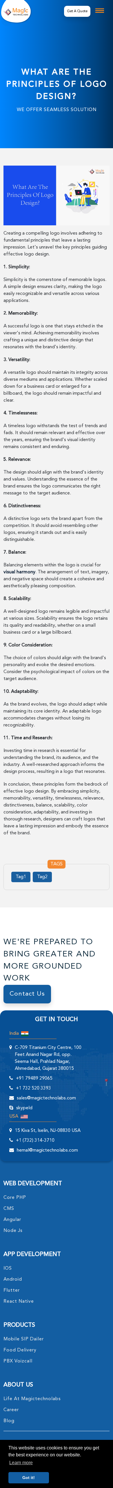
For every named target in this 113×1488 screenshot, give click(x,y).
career (11, 1410)
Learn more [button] (21, 1462)
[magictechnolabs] (15, 11)
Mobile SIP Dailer (23, 1339)
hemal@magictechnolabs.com (47, 1150)
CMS (8, 1208)
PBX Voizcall (17, 1361)
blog (8, 1421)
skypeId (24, 1108)
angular (12, 1219)
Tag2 (42, 877)
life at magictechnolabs (32, 1399)
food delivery (20, 1350)
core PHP (14, 1197)
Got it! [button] (28, 1477)
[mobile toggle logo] (99, 10)
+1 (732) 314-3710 (35, 1140)
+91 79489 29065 (34, 1078)
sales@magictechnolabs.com (46, 1098)
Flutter (11, 1290)
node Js (13, 1230)
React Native (18, 1301)
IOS (7, 1268)
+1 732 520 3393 (33, 1088)
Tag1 (21, 877)
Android (12, 1279)
